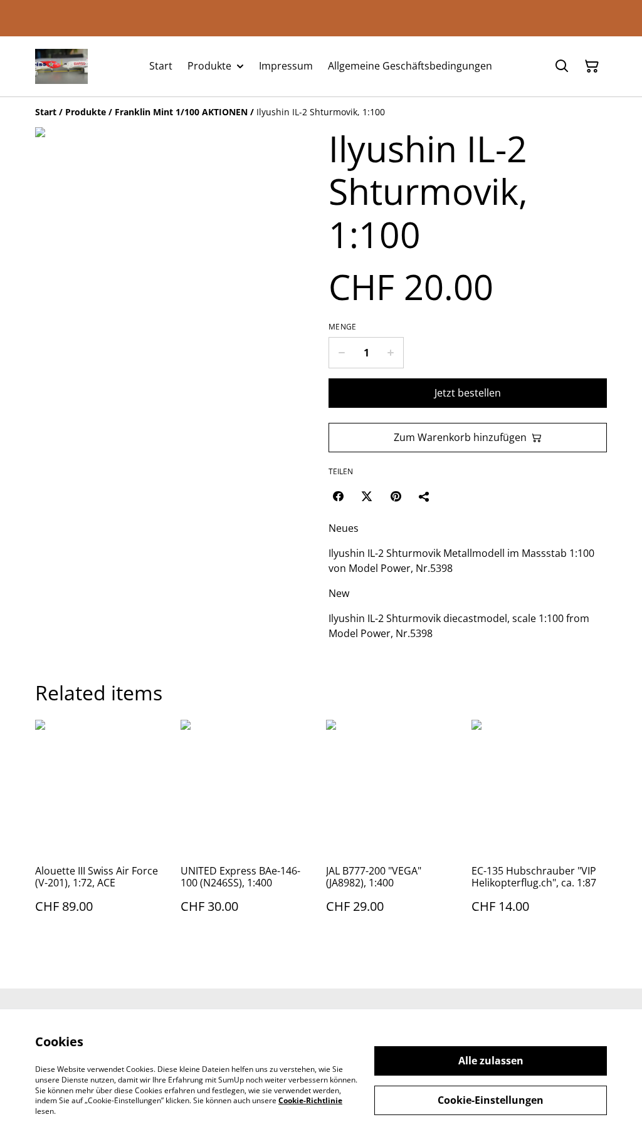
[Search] (562, 66)
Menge (343, 327)
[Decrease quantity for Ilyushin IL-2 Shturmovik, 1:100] (341, 352)
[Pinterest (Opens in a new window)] (395, 496)
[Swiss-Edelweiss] (61, 66)
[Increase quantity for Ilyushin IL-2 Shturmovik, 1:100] (391, 352)
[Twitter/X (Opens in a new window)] (366, 496)
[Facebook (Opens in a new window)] (338, 496)
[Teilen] (424, 496)
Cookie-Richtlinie (310, 1100)
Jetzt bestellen (467, 393)
